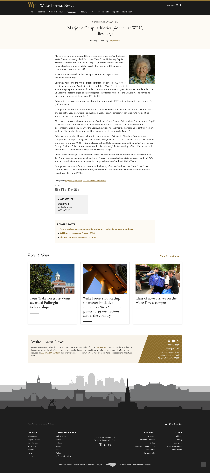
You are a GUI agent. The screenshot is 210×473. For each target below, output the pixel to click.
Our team (56, 353)
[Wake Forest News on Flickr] (169, 341)
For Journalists (103, 12)
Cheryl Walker (114, 40)
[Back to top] (203, 464)
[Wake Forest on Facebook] (100, 445)
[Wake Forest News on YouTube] (173, 341)
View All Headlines (169, 256)
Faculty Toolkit (87, 12)
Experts (115, 12)
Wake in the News (56, 12)
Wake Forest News (57, 5)
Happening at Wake (73, 180)
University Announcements (105, 22)
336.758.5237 (46, 353)
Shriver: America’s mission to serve (78, 237)
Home (30, 12)
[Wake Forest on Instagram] (109, 445)
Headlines (41, 12)
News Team (127, 12)
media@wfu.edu (65, 207)
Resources (71, 12)
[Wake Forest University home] (32, 5)
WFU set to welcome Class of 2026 (77, 233)
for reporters (102, 347)
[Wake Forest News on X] (177, 341)
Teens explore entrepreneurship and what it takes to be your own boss (96, 229)
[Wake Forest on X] (105, 445)
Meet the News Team (170, 352)
